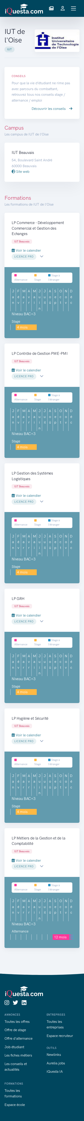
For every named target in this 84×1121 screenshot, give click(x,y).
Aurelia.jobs (56, 1063)
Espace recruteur (60, 1036)
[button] (51, 8)
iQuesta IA (55, 1071)
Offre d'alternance (18, 1038)
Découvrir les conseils (49, 109)
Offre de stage (15, 1030)
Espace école (14, 1105)
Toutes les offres (17, 1021)
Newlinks (54, 1054)
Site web (22, 171)
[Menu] (73, 8)
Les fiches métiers (18, 1055)
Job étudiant (14, 1047)
